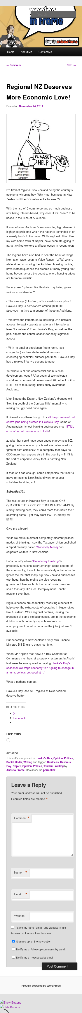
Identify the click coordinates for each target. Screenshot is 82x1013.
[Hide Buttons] (10, 1007)
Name (20, 872)
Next (71, 65)
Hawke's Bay (44, 758)
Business (53, 762)
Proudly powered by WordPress (41, 986)
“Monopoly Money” (47, 547)
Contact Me (45, 52)
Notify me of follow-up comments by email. (41, 949)
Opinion (58, 758)
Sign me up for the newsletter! (33, 941)
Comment (21, 818)
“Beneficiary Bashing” (45, 561)
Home (10, 52)
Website (19, 916)
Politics (68, 758)
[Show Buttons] (10, 1002)
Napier (17, 766)
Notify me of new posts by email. (35, 957)
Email (20, 894)
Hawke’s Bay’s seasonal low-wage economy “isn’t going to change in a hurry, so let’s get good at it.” (40, 667)
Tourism (49, 766)
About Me (26, 52)
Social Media (14, 762)
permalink (49, 770)
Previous (13, 65)
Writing (27, 762)
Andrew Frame (15, 770)
